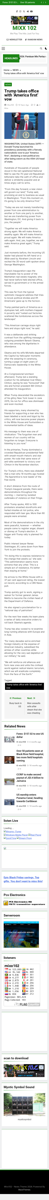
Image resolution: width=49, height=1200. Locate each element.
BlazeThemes (24, 1189)
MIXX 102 (24, 28)
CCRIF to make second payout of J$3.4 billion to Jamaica (22, 2)
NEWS (8, 84)
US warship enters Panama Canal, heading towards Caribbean (29, 798)
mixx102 (10, 105)
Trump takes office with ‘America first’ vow (24, 686)
